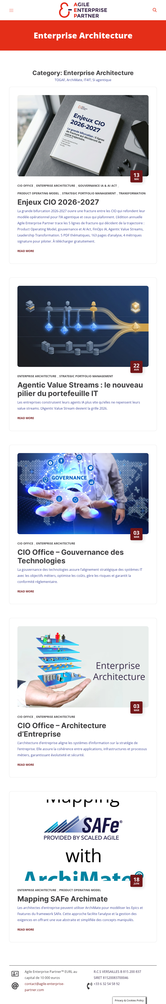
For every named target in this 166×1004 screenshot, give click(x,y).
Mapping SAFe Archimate (62, 898)
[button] (155, 10)
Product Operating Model (38, 193)
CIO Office (25, 185)
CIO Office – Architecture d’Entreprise (61, 729)
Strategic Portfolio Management (89, 193)
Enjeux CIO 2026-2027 (58, 202)
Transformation (132, 193)
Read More (25, 251)
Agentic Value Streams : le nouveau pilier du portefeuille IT (80, 389)
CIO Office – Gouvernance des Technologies (70, 556)
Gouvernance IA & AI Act (97, 185)
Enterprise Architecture (55, 185)
